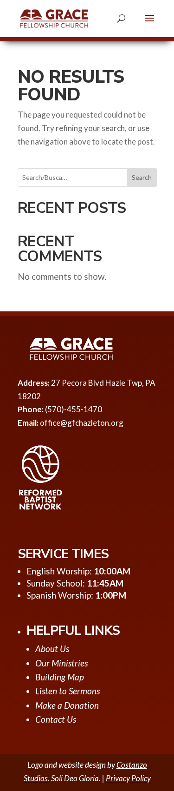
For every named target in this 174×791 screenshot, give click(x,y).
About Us (52, 648)
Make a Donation (67, 705)
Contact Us (55, 719)
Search (142, 177)
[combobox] (87, 177)
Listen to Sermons (67, 691)
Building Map (59, 677)
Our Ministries (61, 663)
